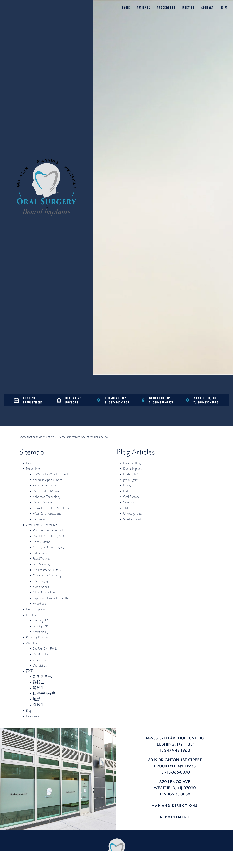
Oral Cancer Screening (47, 576)
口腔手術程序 (44, 694)
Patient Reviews (42, 502)
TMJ (126, 508)
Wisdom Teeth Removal (48, 530)
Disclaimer (32, 716)
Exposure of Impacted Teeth (50, 598)
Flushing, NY (115, 398)
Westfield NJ (40, 632)
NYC (126, 491)
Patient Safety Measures (47, 491)
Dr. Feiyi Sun (40, 666)
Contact (207, 7)
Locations (32, 615)
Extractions (40, 553)
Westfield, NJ (205, 398)
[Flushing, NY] (99, 400)
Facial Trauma (41, 559)
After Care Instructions (47, 514)
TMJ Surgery (40, 581)
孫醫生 (38, 705)
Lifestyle (128, 485)
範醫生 (38, 688)
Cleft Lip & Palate (44, 592)
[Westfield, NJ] (187, 400)
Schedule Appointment (47, 480)
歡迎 (224, 7)
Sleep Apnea (41, 587)
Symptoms (130, 502)
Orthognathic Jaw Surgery (48, 547)
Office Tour (40, 660)
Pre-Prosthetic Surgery (47, 570)
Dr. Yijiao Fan (41, 654)
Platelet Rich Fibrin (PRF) (48, 536)
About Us (32, 643)
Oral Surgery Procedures (41, 525)
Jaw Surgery (130, 480)
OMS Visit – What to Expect (50, 474)
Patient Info (33, 469)
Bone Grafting (41, 542)
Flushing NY (40, 621)
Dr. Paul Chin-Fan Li (45, 649)
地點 (36, 699)
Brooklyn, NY (160, 398)
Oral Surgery (131, 497)
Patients (143, 7)
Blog (29, 711)
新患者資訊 (42, 677)
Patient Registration (45, 485)
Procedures (166, 7)
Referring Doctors (37, 637)
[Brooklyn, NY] (143, 400)
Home (126, 7)
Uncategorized (132, 514)
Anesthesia (39, 604)
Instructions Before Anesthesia (51, 508)
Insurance (39, 519)
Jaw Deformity (41, 564)
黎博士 (38, 682)
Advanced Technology (46, 497)
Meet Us (188, 7)
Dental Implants (35, 609)
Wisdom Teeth (132, 519)
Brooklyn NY (41, 626)
